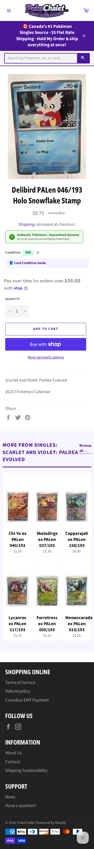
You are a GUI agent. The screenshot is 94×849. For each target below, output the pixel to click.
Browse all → (85, 448)
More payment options (46, 357)
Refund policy (17, 691)
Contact (12, 762)
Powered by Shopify (51, 822)
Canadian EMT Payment (27, 700)
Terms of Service (20, 682)
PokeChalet (26, 822)
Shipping (26, 224)
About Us (13, 753)
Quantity (12, 299)
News (10, 797)
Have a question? (20, 806)
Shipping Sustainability (26, 770)
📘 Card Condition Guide (27, 263)
